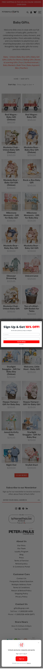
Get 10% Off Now (21, 342)
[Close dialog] (40, 322)
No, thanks (21, 344)
